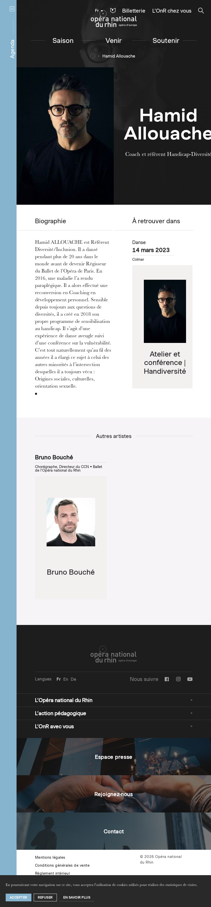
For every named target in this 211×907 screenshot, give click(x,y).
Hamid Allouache (118, 56)
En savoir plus (76, 897)
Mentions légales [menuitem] (50, 857)
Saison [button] (63, 40)
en (65, 679)
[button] (113, 10)
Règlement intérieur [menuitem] (52, 873)
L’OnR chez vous (171, 11)
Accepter (18, 897)
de (73, 679)
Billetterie (133, 11)
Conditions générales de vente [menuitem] (62, 865)
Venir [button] (114, 40)
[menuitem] (97, 10)
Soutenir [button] (166, 40)
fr (97, 10)
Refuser (45, 897)
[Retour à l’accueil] (114, 18)
